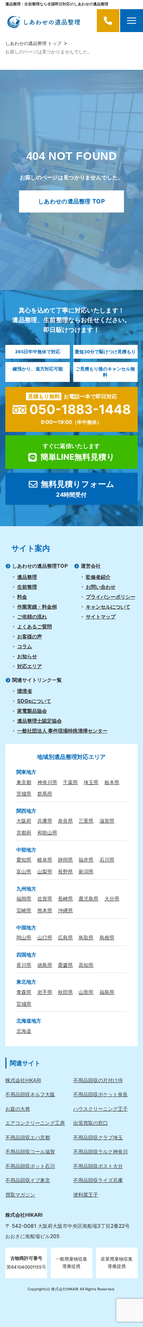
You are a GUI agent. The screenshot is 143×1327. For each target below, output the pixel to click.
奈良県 (65, 821)
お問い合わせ (101, 587)
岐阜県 (44, 860)
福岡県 (23, 898)
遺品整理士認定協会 (39, 721)
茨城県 (23, 794)
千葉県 (70, 782)
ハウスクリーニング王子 (100, 1109)
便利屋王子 (85, 1195)
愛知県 (23, 860)
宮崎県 (23, 910)
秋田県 (65, 992)
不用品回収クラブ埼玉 (98, 1137)
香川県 (23, 965)
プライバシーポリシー (110, 597)
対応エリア (29, 666)
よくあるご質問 (34, 626)
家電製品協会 (32, 711)
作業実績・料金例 (37, 607)
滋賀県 (107, 821)
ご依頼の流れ (32, 617)
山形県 (86, 992)
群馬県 (44, 794)
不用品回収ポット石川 (30, 1166)
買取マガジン (20, 1195)
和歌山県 (47, 832)
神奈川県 (47, 782)
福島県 (107, 992)
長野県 (65, 871)
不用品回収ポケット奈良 (100, 1094)
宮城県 (23, 1004)
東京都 (23, 782)
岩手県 (44, 992)
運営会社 (91, 566)
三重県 (86, 821)
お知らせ (27, 656)
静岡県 (65, 860)
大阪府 (23, 821)
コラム (24, 646)
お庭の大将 (17, 1109)
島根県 (107, 937)
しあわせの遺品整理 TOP (71, 201)
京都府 (23, 832)
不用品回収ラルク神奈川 (100, 1151)
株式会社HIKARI (23, 1080)
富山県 (23, 871)
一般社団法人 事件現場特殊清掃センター (62, 731)
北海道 (23, 1031)
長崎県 (65, 898)
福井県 (86, 860)
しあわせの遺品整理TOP (40, 566)
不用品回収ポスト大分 (98, 1166)
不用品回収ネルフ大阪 (30, 1094)
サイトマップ (101, 617)
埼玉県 (91, 782)
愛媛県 (65, 965)
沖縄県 (65, 910)
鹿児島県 (88, 898)
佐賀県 (44, 898)
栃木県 (111, 782)
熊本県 (44, 910)
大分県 (111, 898)
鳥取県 (86, 937)
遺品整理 (27, 577)
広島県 (65, 937)
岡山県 (23, 937)
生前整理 (27, 587)
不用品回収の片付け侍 (98, 1080)
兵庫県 (44, 821)
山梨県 (44, 871)
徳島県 (44, 965)
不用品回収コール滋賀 (30, 1151)
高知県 (86, 965)
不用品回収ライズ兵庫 (98, 1180)
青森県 (23, 992)
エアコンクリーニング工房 (35, 1123)
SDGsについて (34, 701)
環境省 (24, 691)
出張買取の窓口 (90, 1123)
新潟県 (86, 871)
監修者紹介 (98, 577)
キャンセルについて (108, 607)
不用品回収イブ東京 (27, 1180)
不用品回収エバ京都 (27, 1137)
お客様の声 (29, 636)
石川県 (107, 860)
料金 (22, 597)
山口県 (44, 937)
